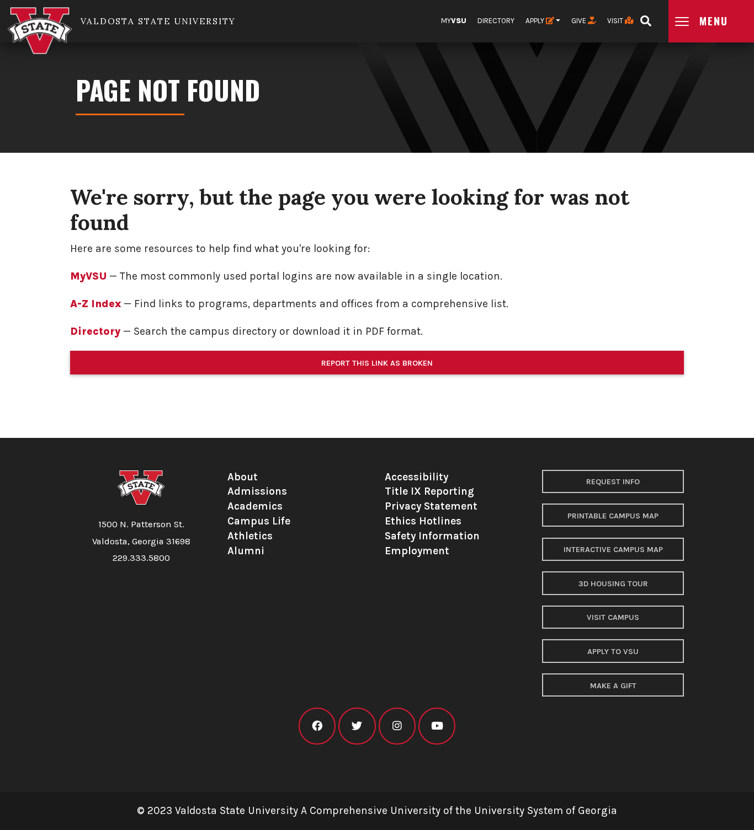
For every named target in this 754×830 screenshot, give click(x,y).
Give (579, 21)
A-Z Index (95, 303)
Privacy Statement (431, 506)
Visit (616, 21)
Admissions (257, 491)
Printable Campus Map (613, 516)
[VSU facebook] (317, 726)
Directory (495, 21)
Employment (417, 550)
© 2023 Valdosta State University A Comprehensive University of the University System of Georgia (377, 810)
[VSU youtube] (436, 726)
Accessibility (416, 477)
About (242, 477)
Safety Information (432, 536)
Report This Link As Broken (377, 363)
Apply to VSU (613, 651)
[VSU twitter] (356, 726)
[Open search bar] (645, 17)
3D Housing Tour (613, 583)
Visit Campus (613, 617)
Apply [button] (535, 21)
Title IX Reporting (429, 491)
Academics (255, 506)
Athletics (250, 536)
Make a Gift (613, 685)
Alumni (245, 550)
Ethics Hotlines (423, 521)
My (453, 21)
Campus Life (258, 521)
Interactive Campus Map (613, 549)
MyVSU (88, 276)
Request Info (613, 481)
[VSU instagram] (397, 726)
